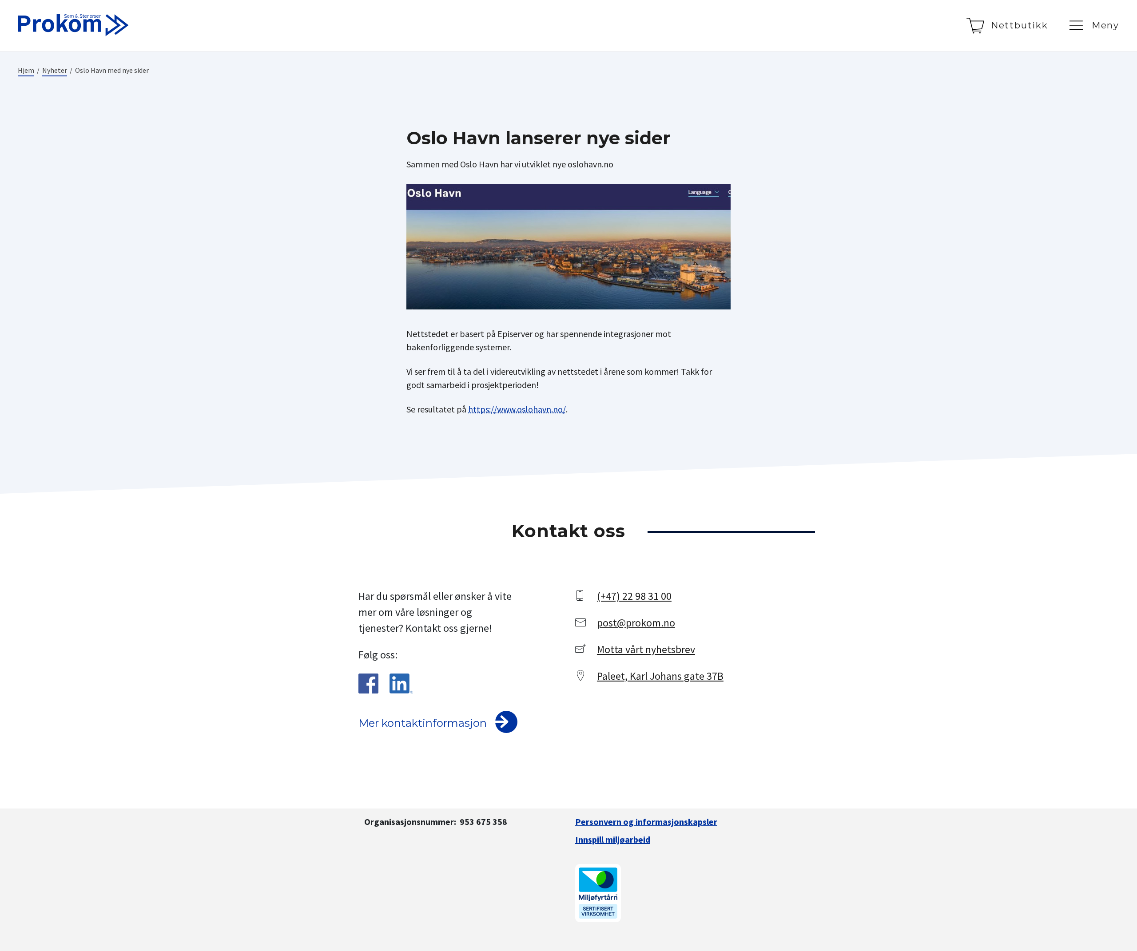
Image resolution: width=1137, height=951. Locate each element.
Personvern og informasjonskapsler (646, 821)
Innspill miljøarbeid (612, 839)
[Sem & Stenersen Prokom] (73, 25)
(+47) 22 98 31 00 (634, 596)
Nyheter (54, 70)
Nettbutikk (1019, 25)
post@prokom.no (636, 623)
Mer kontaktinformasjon (422, 723)
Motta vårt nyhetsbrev (646, 649)
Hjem (26, 70)
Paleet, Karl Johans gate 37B (660, 676)
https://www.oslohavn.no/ (517, 409)
